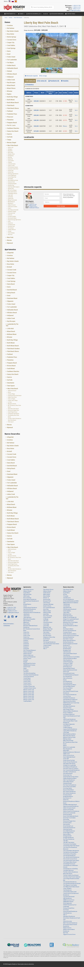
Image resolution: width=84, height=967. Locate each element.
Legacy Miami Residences (70, 730)
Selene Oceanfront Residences (71, 811)
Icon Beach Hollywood (68, 714)
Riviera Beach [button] (11, 365)
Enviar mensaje (61, 206)
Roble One (65, 799)
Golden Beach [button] (11, 65)
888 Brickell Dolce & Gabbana (70, 602)
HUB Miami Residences (69, 706)
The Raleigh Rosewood (69, 863)
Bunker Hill (10, 159)
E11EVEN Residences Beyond (70, 675)
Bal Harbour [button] (10, 28)
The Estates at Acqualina (69, 854)
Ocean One (26, 632)
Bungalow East (67, 650)
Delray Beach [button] (11, 292)
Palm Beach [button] (10, 105)
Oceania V (26, 647)
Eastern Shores (47, 606)
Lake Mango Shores (12, 193)
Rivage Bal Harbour (68, 796)
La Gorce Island (47, 617)
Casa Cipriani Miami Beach (70, 653)
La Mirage (45, 619)
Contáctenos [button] (71, 13)
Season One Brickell (68, 809)
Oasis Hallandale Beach (69, 757)
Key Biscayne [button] (11, 82)
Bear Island (10, 152)
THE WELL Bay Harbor (68, 842)
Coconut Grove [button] (11, 40)
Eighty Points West (12, 397)
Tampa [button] (9, 140)
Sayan (25, 668)
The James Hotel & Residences (71, 857)
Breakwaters (11, 155)
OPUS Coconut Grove (68, 755)
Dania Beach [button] (11, 284)
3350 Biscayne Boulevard (69, 609)
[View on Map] (65, 26)
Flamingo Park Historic (13, 173)
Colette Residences (68, 661)
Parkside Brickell (67, 783)
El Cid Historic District (13, 167)
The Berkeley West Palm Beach (71, 845)
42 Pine (65, 594)
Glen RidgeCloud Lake (13, 180)
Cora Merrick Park (67, 665)
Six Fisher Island (67, 822)
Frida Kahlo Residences (69, 698)
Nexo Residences (67, 748)
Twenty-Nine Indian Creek (69, 891)
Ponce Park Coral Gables (69, 786)
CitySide (10, 162)
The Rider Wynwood (68, 870)
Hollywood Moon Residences (70, 711)
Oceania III (26, 643)
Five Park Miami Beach (69, 686)
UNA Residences (67, 898)
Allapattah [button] (10, 252)
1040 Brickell (66, 604)
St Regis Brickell (67, 836)
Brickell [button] (9, 267)
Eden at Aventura (67, 678)
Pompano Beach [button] (12, 122)
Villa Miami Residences (69, 916)
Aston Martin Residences (29, 599)
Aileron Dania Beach (68, 620)
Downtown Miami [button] (12, 298)
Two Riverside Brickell (68, 896)
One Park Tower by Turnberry (70, 768)
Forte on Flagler (11, 398)
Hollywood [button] (10, 77)
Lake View (45, 620)
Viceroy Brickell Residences (70, 911)
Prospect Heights (12, 216)
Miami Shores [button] (11, 88)
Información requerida (32, 76)
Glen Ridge (10, 178)
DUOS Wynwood (67, 666)
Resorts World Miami (68, 790)
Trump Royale (27, 679)
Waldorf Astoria (67, 927)
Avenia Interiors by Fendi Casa (71, 635)
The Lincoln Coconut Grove (70, 859)
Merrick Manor (27, 620)
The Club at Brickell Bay (29, 673)
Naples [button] (9, 94)
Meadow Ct (10, 203)
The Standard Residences (70, 882)
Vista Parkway (11, 233)
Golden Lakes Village (13, 400)
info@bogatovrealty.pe (75, 10)
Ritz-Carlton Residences (69, 791)
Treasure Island (47, 645)
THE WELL (65, 840)
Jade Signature (27, 617)
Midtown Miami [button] (11, 334)
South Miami (26, 592)
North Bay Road (47, 630)
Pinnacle (25, 660)
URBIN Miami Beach (68, 901)
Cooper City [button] (10, 42)
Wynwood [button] (10, 243)
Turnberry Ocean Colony (29, 688)
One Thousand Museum (29, 650)
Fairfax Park (10, 170)
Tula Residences (67, 890)
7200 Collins (66, 612)
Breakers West (11, 154)
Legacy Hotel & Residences (70, 729)
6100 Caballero (67, 611)
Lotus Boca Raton (47, 622)
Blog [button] (46, 13)
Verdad (9, 231)
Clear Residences (67, 660)
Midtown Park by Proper (69, 737)
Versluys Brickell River (68, 908)
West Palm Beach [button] (12, 145)
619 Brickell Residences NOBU (71, 601)
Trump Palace (27, 678)
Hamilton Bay (11, 185)
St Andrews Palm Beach (13, 413)
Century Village (11, 394)
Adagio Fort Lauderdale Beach (71, 619)
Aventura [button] (10, 25)
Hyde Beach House (28, 611)
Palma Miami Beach (68, 781)
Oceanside (26, 648)
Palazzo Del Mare (27, 652)
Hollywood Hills (47, 612)
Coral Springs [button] (11, 48)
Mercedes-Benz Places (69, 735)
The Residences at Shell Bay (70, 868)
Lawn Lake (10, 195)
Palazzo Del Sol (27, 653)
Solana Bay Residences (69, 827)
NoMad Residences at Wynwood (71, 752)
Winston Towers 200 (28, 691)
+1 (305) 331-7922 (76, 5)
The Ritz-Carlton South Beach (71, 875)
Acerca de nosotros (8, 623)
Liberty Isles (10, 198)
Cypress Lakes (11, 165)
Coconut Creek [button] (11, 270)
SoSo (9, 221)
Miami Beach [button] (11, 85)
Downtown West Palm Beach (14, 395)
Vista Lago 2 (11, 421)
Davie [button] (9, 51)
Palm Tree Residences (69, 780)
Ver (76, 101)
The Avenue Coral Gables (69, 844)
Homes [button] (21, 13)
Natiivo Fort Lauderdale (69, 747)
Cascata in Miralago (48, 604)
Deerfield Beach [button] (12, 290)
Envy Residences (67, 681)
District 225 (66, 671)
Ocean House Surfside (69, 760)
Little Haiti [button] (10, 328)
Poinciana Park (11, 213)
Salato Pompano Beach (69, 808)
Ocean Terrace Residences (70, 762)
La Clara (10, 402)
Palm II (9, 208)
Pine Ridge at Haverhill (13, 210)
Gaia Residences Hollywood (70, 699)
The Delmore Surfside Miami (70, 852)
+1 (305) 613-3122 (76, 7)
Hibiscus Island (47, 611)
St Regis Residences (68, 837)
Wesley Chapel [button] (11, 142)
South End (10, 223)
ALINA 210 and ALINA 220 (69, 617)
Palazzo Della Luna (28, 655)
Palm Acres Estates (12, 206)
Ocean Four (26, 637)
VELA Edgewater (67, 903)
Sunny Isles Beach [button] (12, 131)
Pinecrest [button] (10, 117)
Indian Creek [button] (11, 80)
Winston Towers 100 (28, 689)
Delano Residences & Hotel (70, 670)
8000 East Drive (67, 614)
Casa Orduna (46, 602)
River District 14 (67, 798)
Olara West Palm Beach (13, 408)
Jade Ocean (26, 615)
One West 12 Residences (69, 771)
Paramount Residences (29, 657)
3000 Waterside (67, 607)
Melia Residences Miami (69, 734)
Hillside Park (11, 188)
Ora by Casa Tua (67, 775)
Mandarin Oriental (12, 403)
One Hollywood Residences (70, 767)
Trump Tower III (27, 684)
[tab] (13, 25)
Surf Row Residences (68, 839)
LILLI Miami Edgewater (69, 724)
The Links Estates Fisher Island (51, 643)
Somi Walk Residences (69, 831)
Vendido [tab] (65, 81)
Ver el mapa (43, 76)
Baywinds (10, 150)
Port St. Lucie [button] (11, 125)
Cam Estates (11, 160)
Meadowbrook (11, 201)
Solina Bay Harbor (67, 829)
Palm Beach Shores (28, 589)
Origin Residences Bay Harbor (70, 776)
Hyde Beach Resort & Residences (31, 612)
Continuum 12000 (67, 663)
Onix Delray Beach (68, 773)
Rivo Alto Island (47, 635)
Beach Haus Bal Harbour (69, 640)
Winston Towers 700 (28, 699)
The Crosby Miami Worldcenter (71, 850)
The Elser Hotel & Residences (30, 675)
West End (10, 234)
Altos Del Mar (46, 596)
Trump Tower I (27, 681)
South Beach (46, 638)
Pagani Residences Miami (69, 778)
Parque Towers (27, 658)
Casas (45, 587)
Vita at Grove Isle (67, 921)
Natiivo (65, 745)
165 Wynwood (66, 597)
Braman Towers (67, 647)
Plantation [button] (10, 120)
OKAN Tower (66, 753)
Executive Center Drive (13, 168)
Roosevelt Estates (12, 218)
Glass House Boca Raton (69, 701)
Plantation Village (12, 211)
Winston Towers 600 (28, 698)
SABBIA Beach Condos (29, 665)
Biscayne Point (47, 601)
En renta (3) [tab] (42, 81)
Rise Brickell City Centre (29, 663)
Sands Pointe (26, 666)
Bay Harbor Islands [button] (13, 31)
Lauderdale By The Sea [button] (12, 325)
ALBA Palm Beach (12, 390)
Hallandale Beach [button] (12, 68)
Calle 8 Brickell (67, 652)
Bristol (9, 392)
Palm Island (46, 632)
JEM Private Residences (69, 719)
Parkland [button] (10, 111)
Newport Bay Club (47, 629)
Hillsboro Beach (27, 591)
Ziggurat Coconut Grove (69, 934)
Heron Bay (46, 609)
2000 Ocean (26, 596)
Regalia (25, 661)
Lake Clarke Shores (12, 191)
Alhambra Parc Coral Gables (70, 622)
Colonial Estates (12, 164)
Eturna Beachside (67, 683)
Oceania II (25, 642)
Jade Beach (26, 614)
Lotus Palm (46, 625)
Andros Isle (10, 147)
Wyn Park (65, 932)
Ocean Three (26, 635)
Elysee (65, 679)
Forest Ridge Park (12, 177)
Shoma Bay (66, 819)
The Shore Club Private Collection (71, 877)
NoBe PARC (66, 750)
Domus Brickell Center (69, 673)
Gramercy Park (11, 182)
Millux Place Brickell (68, 740)
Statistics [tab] (30, 84)
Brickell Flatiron (27, 604)
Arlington (10, 149)
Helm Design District (68, 709)
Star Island (46, 640)
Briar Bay (10, 157)
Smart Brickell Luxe (68, 826)
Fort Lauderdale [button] (12, 60)
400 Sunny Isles (27, 594)
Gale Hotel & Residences (29, 609)
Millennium (26, 622)
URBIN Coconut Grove (68, 900)
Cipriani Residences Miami (70, 658)
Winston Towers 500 (28, 696)
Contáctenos (6, 625)
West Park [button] (10, 237)
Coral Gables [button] (11, 45)
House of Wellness (68, 712)
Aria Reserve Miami (68, 629)
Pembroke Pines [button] (12, 114)
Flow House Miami (68, 688)
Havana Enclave (67, 707)
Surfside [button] (9, 137)
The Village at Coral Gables (70, 885)
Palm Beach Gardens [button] (13, 348)
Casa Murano (66, 655)
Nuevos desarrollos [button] (34, 13)
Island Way (46, 614)
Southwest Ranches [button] (13, 128)
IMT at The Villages (12, 190)
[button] (78, 34)
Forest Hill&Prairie (12, 175)
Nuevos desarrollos (68, 587)
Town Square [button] (11, 386)
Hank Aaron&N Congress (13, 187)
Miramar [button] (9, 91)
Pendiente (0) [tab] (54, 81)
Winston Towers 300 (28, 693)
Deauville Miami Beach (69, 668)
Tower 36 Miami (67, 888)
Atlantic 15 (46, 597)
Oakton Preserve (12, 205)
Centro (25, 606)
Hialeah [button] (9, 71)
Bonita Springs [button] (11, 37)
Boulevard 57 (66, 645)
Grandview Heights (12, 183)
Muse (24, 630)
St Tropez (25, 670)
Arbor (64, 627)
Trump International (28, 676)
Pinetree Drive (47, 634)
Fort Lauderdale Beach (49, 607)
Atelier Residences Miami (69, 634)
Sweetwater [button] (10, 383)
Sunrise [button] (9, 134)
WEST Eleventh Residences (70, 923)
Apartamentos (27, 587)
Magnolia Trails (47, 627)
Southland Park (11, 224)
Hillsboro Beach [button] (12, 74)
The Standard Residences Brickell (71, 883)
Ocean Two (26, 634)
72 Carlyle (65, 596)
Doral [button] (8, 54)
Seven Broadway (67, 814)
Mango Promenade (12, 200)
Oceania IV (26, 645)
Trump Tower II (27, 683)
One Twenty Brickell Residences (71, 770)
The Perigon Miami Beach (69, 862)
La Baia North (66, 725)
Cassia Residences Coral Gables (71, 657)
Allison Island (46, 594)
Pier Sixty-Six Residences (69, 785)
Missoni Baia (26, 624)
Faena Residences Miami (69, 684)
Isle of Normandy (47, 615)
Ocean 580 (66, 758)
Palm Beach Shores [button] (13, 108)
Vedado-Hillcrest (12, 229)
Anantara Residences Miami (70, 625)
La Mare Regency (67, 727)
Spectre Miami (67, 834)
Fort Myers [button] (10, 62)
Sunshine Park (11, 226)
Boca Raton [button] (10, 34)
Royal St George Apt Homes (14, 219)
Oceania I (25, 640)
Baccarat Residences (68, 637)
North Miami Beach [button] (13, 102)
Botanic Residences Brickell (70, 643)
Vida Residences (67, 913)
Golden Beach (46, 592)
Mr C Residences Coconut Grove (31, 629)
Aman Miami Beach (68, 624)
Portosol (10, 214)
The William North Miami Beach (71, 886)
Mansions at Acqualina (29, 619)
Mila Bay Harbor (67, 739)
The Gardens (11, 228)
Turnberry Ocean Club (29, 686)
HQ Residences (67, 704)
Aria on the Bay (27, 597)
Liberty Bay (10, 196)
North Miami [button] (11, 100)
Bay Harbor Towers (68, 638)
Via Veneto (46, 647)
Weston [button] (9, 240)
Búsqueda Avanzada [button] (57, 13)
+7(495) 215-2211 (76, 9)
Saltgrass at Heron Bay (49, 637)
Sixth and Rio (66, 824)
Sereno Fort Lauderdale (69, 813)
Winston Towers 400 (28, 694)
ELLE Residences (67, 676)
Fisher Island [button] (11, 57)
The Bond (25, 671)
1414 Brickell (66, 606)
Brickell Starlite (67, 648)
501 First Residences (68, 599)
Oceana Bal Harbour (28, 638)
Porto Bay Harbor (67, 788)
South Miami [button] (11, 368)
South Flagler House (12, 412)
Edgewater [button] (10, 301)
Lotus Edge (46, 624)
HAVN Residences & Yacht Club (71, 702)
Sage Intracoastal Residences (71, 806)
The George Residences (49, 642)
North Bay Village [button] (12, 97)
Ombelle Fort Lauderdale (69, 765)
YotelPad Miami (27, 701)
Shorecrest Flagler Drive (13, 410)
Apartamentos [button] (10, 13)
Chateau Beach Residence (30, 607)
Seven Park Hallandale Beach (70, 816)
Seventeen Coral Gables (69, 817)
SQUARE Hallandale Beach (70, 804)
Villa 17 (45, 648)
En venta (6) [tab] (31, 81)
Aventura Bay (46, 599)
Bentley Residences (68, 642)
